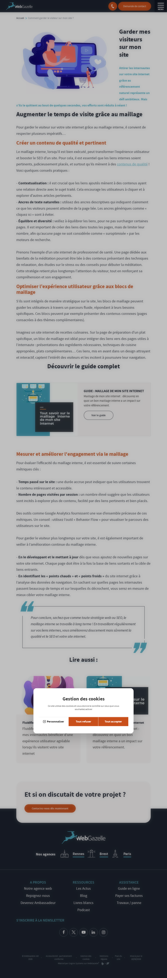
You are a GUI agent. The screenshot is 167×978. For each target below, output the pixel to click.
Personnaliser (55, 722)
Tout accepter (113, 722)
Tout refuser (83, 722)
